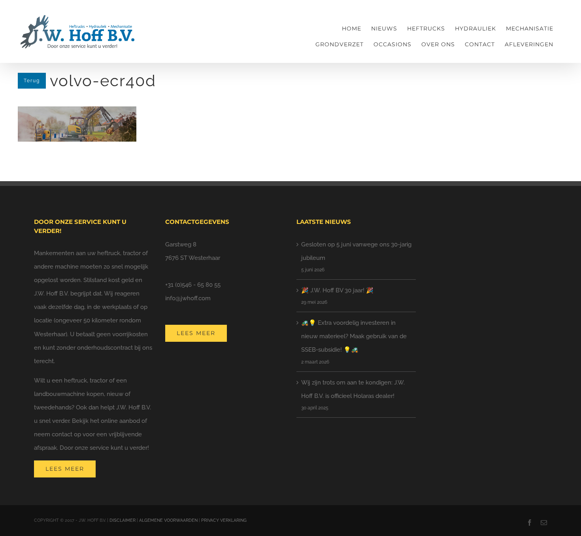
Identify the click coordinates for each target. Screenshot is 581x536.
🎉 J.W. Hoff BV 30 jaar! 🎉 (337, 290)
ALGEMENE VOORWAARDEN (168, 520)
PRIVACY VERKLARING (224, 520)
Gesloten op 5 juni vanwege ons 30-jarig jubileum (356, 251)
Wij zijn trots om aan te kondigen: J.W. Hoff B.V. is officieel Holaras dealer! (353, 389)
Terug (32, 80)
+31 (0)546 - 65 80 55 (193, 284)
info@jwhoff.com (188, 298)
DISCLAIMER (122, 520)
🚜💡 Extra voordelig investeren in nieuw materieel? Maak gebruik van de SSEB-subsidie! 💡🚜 (354, 336)
